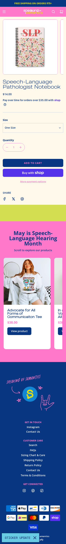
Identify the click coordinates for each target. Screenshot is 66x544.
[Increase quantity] (20, 147)
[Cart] (61, 12)
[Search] (53, 12)
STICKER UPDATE (17, 537)
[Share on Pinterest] (22, 199)
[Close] (34, 537)
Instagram (33, 427)
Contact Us (33, 431)
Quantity (8, 140)
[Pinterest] (33, 491)
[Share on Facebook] (5, 199)
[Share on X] (13, 199)
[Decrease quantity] (7, 147)
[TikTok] (42, 491)
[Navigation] (4, 12)
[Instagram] (24, 491)
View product (19, 331)
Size (5, 120)
